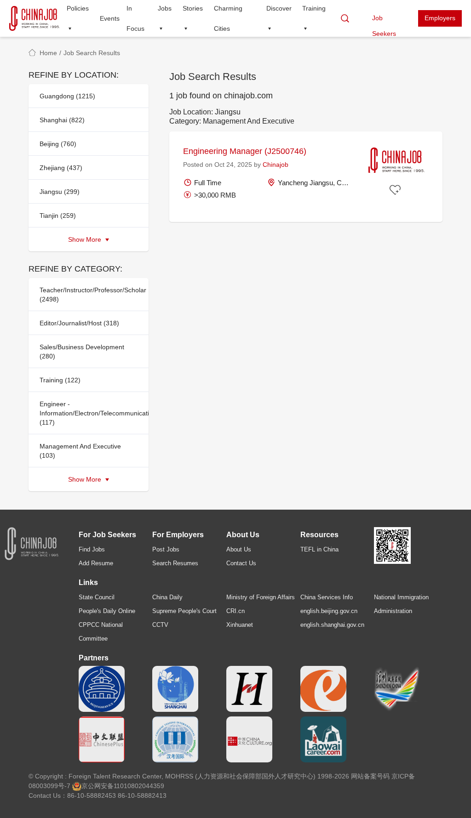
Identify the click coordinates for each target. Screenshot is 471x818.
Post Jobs (165, 549)
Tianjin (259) (58, 215)
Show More (85, 239)
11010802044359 (139, 786)
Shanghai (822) (62, 120)
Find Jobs (92, 549)
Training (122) (60, 380)
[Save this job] (396, 190)
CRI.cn (235, 611)
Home (48, 53)
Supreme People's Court (184, 611)
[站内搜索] (345, 18)
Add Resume (96, 563)
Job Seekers (384, 20)
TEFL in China (319, 549)
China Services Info (326, 597)
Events (110, 18)
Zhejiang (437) (61, 167)
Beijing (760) (58, 144)
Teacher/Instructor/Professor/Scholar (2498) (91, 294)
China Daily (167, 597)
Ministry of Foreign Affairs (260, 597)
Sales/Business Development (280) (82, 351)
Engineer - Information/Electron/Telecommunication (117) (91, 413)
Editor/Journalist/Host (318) (79, 323)
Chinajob (275, 164)
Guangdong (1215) (67, 96)
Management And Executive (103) (80, 451)
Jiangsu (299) (60, 191)
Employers (440, 18)
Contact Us (241, 563)
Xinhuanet (239, 624)
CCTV (160, 624)
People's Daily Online (107, 611)
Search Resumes (175, 563)
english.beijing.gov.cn (328, 611)
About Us (238, 549)
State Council (97, 597)
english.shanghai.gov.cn (332, 624)
